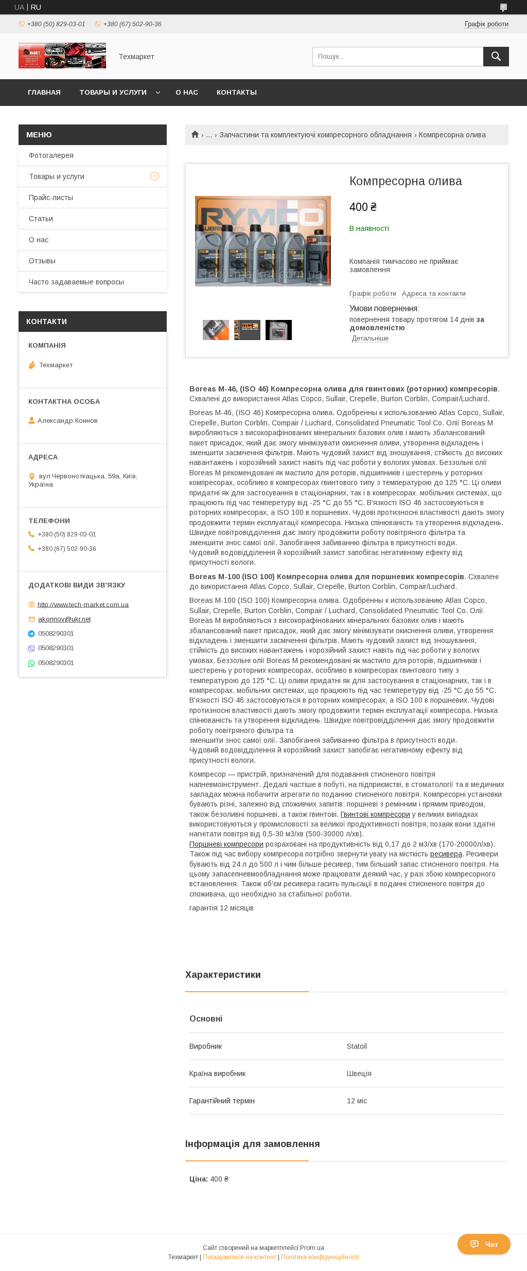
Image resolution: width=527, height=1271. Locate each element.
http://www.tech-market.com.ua (83, 604)
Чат (491, 1244)
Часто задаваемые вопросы (76, 282)
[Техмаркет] (62, 66)
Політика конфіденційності (320, 1257)
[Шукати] (496, 56)
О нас (186, 92)
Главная (44, 92)
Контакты (237, 92)
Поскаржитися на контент (239, 1257)
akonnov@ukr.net (64, 619)
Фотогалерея (51, 155)
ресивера (446, 854)
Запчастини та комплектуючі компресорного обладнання (316, 135)
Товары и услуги (113, 92)
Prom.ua (312, 1247)
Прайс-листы (51, 197)
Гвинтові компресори (375, 814)
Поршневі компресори (226, 844)
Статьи (41, 218)
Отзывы (42, 261)
